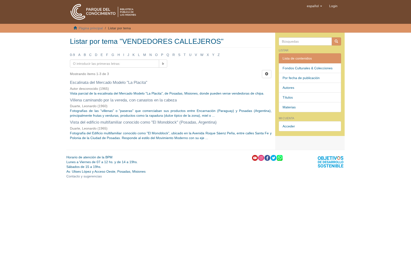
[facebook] (267, 158)
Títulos (288, 97)
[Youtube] (255, 158)
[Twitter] (273, 158)
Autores (288, 88)
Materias (289, 107)
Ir (163, 63)
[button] (314, 6)
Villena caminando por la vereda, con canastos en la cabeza (123, 100)
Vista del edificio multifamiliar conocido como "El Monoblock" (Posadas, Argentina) (143, 122)
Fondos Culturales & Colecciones (308, 68)
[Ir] (336, 41)
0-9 (72, 55)
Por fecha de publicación (301, 78)
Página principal (91, 28)
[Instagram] (261, 158)
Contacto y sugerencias (84, 176)
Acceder (289, 126)
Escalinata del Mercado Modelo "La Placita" (108, 82)
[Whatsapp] (280, 158)
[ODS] (331, 161)
